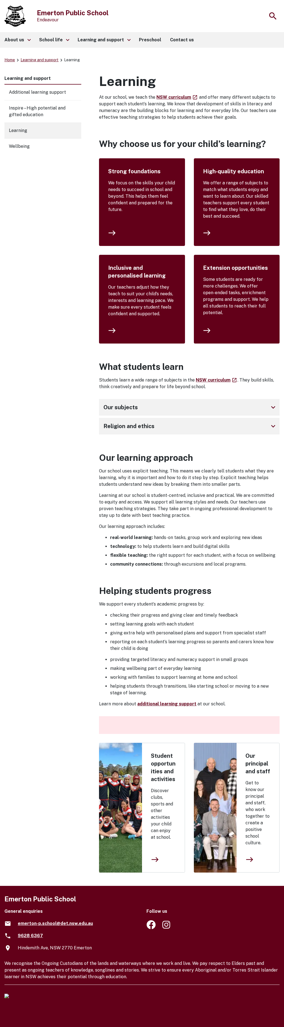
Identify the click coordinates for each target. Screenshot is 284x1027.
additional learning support (166, 703)
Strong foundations (134, 171)
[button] (17, 40)
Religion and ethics (190, 426)
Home (9, 60)
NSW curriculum (177, 97)
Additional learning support (37, 92)
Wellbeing (19, 146)
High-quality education (233, 171)
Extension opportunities (235, 268)
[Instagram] (166, 927)
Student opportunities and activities (163, 767)
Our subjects (190, 407)
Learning (18, 130)
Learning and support (40, 60)
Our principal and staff (257, 764)
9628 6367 (30, 935)
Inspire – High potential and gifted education (37, 111)
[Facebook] (151, 927)
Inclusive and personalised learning (137, 272)
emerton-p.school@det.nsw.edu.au (55, 923)
